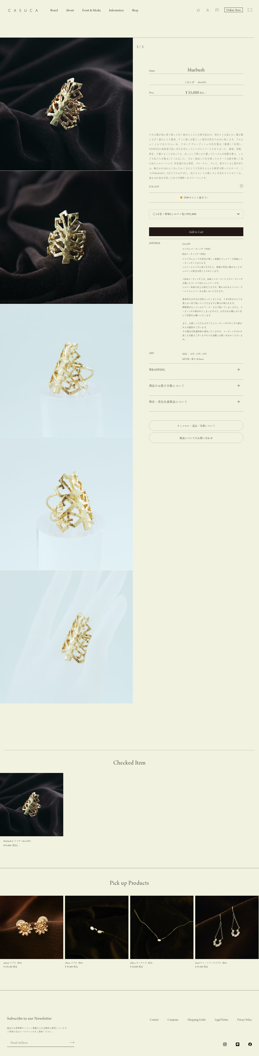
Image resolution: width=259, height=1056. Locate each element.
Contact (154, 1020)
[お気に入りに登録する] (241, 186)
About (70, 10)
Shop (135, 10)
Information (116, 10)
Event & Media (91, 10)
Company (173, 1020)
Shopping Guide (197, 1020)
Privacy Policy (244, 1020)
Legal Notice (221, 1020)
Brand (54, 10)
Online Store (233, 10)
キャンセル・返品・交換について (196, 425)
